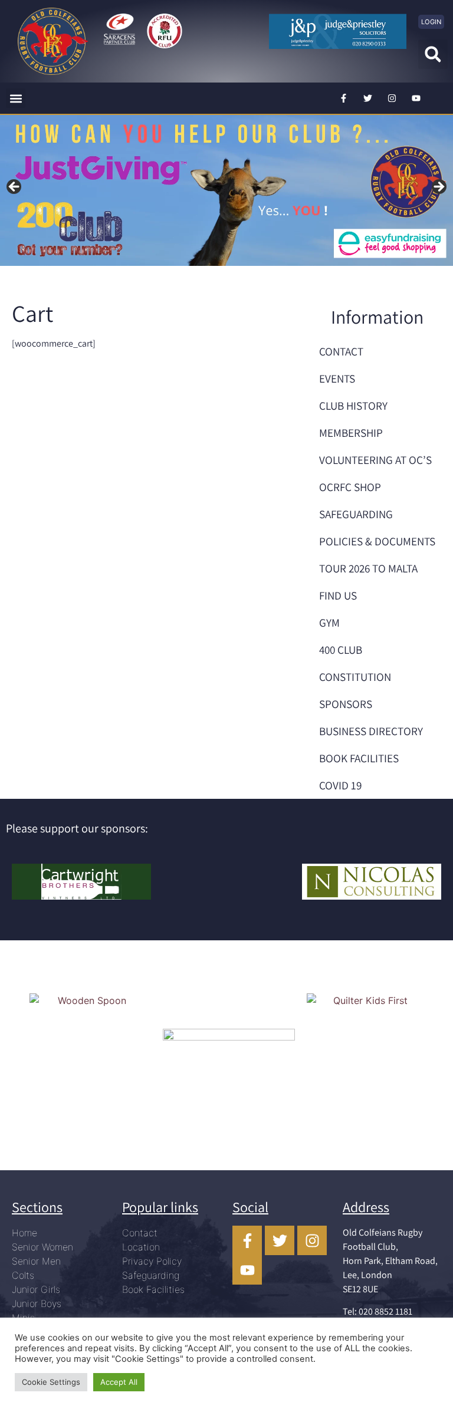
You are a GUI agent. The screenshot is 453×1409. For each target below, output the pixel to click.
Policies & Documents (377, 541)
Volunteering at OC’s (375, 460)
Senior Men (36, 1261)
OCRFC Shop (350, 487)
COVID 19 (340, 785)
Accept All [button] (118, 1382)
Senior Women (42, 1247)
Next (438, 187)
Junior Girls (36, 1289)
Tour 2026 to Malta (368, 568)
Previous (15, 187)
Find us (338, 595)
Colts (23, 1275)
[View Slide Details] (226, 190)
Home (24, 1233)
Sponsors (345, 704)
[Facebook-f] (344, 98)
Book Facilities (359, 758)
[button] (433, 54)
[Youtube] (416, 98)
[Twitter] (368, 98)
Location (141, 1247)
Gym (329, 622)
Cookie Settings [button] (51, 1382)
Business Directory (371, 731)
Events (337, 378)
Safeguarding (356, 514)
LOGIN (431, 22)
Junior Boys (36, 1303)
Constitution (355, 676)
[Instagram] (392, 98)
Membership (351, 432)
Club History (353, 405)
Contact (341, 351)
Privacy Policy (152, 1261)
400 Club (340, 649)
